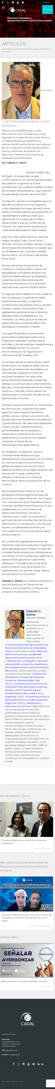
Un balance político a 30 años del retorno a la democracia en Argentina (27, 699)
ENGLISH (47, 2)
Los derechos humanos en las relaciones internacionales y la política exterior (26, 686)
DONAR (48, 10)
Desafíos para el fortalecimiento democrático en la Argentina (24, 693)
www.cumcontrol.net (5, 1010)
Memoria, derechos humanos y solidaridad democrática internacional (26, 654)
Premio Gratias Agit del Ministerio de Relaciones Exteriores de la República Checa (26, 647)
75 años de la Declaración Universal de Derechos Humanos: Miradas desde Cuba (26, 677)
